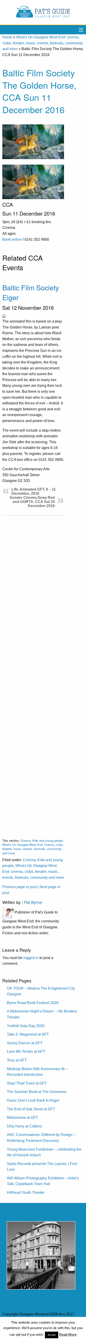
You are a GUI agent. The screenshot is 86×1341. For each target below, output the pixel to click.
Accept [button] (51, 1334)
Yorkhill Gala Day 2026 (25, 1026)
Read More (68, 1334)
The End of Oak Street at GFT (31, 1109)
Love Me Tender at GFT (26, 1051)
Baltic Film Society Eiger (30, 292)
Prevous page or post (19, 887)
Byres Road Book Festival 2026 (32, 1003)
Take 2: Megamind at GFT (28, 1034)
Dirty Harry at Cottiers (24, 1126)
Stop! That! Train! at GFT (27, 1083)
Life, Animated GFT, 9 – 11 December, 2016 (33, 491)
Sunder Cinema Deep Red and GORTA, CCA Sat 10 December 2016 (32, 502)
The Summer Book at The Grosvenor (37, 1092)
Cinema (25, 840)
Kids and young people (47, 840)
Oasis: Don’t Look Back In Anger (33, 1100)
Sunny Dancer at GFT (24, 1043)
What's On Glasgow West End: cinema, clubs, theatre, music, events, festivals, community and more (42, 43)
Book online (12, 239)
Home (7, 37)
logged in (31, 958)
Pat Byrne (33, 902)
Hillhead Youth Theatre (25, 1192)
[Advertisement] (33, 673)
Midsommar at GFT (22, 1117)
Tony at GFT (17, 1060)
